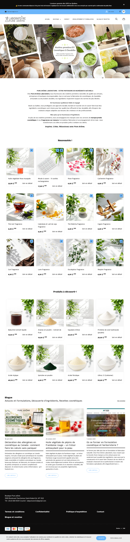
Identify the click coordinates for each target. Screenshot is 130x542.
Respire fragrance (104, 269)
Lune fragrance (44, 269)
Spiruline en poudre (45, 375)
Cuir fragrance (13, 269)
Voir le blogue (121, 401)
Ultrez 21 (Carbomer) (105, 375)
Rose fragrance (74, 178)
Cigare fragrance (104, 224)
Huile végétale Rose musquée (19, 178)
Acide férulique (73, 375)
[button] (116, 538)
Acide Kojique (13, 375)
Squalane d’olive (74, 330)
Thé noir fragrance (15, 224)
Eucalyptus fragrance (76, 269)
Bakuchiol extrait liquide (17, 330)
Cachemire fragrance (105, 178)
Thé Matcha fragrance (76, 224)
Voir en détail (27, 183)
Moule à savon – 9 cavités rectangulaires (48, 180)
